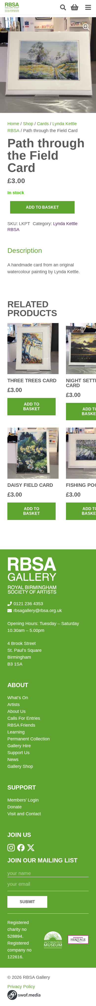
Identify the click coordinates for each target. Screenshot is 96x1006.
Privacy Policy (21, 986)
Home (13, 123)
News (12, 759)
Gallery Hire (19, 745)
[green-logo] (12, 7)
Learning (16, 732)
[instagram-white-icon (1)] (11, 847)
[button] (63, 7)
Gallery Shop (20, 766)
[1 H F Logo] (78, 939)
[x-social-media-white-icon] (30, 847)
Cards (43, 123)
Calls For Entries (23, 718)
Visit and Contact (24, 813)
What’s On (17, 697)
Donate (14, 806)
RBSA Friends (21, 725)
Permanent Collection (28, 738)
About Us (16, 711)
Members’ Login (23, 800)
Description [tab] (24, 250)
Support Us (18, 752)
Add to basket (42, 207)
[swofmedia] (23, 995)
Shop (28, 123)
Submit (27, 902)
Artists (13, 704)
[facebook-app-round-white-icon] (21, 847)
